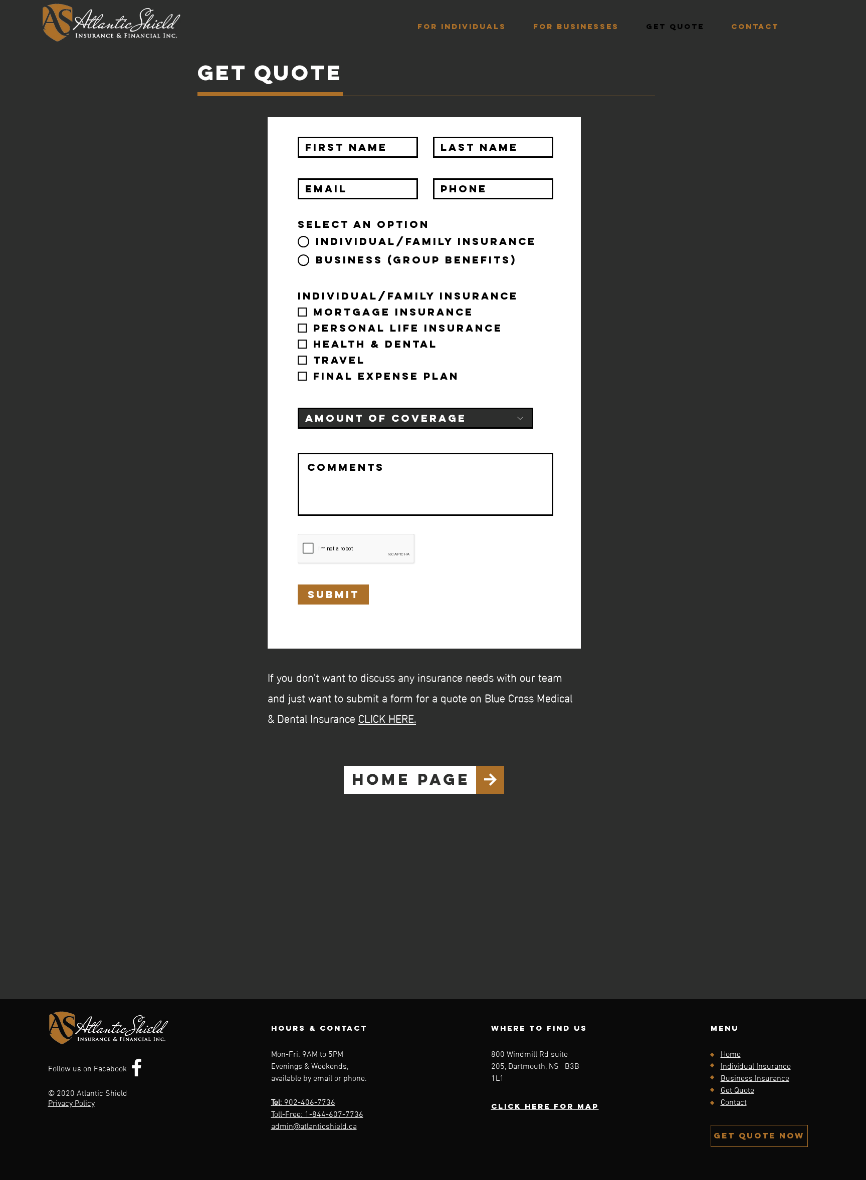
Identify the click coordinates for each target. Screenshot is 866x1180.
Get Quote (737, 1091)
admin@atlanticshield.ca (314, 1127)
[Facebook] (136, 1067)
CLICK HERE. (387, 717)
